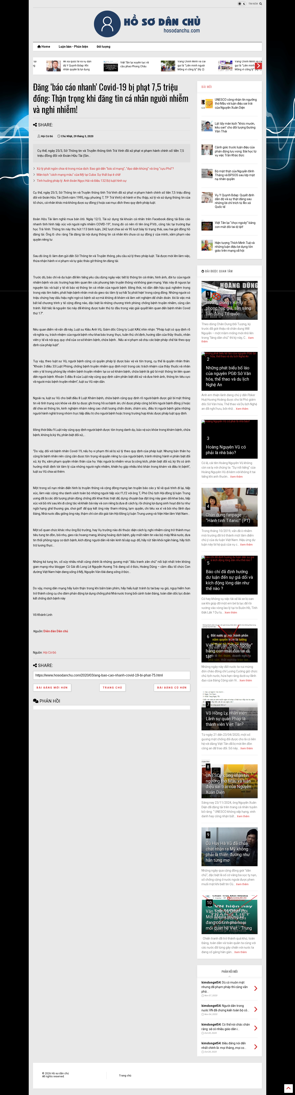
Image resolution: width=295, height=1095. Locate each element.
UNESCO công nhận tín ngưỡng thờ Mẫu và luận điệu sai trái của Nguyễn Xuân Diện (236, 103)
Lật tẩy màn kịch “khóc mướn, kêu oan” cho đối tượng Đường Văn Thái (235, 127)
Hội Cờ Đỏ (49, 652)
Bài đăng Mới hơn (52, 687)
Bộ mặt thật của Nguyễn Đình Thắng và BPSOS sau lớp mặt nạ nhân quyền (235, 175)
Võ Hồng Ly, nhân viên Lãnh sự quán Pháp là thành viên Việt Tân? (226, 719)
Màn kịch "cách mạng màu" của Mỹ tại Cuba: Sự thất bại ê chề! (79, 174)
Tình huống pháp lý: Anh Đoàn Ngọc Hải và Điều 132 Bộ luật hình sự (82, 180)
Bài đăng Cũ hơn (172, 687)
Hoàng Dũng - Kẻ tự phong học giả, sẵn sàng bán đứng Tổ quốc (228, 308)
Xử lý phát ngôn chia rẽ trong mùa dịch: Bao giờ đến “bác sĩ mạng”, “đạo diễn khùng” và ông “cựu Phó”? (105, 168)
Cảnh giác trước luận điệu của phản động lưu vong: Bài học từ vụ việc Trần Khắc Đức (236, 151)
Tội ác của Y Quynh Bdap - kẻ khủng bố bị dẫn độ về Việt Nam (240, 65)
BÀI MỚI (206, 86)
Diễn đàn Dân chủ (55, 631)
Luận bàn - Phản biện (73, 46)
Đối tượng (103, 46)
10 (209, 902)
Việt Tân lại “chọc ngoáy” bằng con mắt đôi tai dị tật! (229, 651)
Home (45, 46)
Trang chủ (112, 687)
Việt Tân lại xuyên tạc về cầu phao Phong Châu (67, 64)
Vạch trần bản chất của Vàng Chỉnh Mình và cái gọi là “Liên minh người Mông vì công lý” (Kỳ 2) (124, 63)
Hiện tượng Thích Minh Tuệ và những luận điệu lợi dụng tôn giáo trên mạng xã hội (235, 246)
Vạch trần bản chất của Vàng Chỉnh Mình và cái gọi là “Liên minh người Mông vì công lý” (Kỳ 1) (181, 63)
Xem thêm (242, 408)
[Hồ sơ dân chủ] (148, 36)
